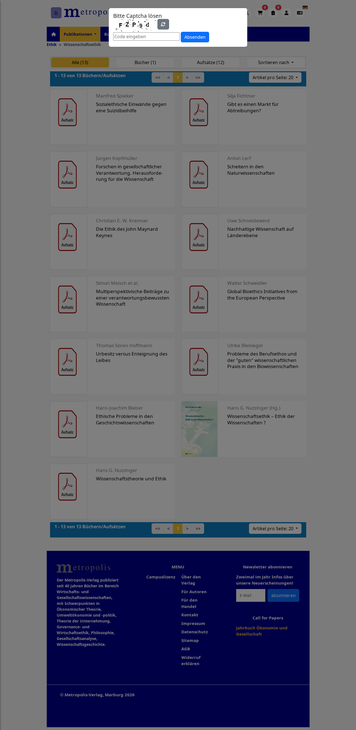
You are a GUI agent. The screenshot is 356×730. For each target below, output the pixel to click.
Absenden (195, 37)
